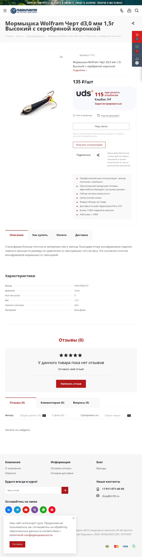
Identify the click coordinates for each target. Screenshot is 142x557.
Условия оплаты (61, 468)
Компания (12, 462)
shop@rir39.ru (110, 496)
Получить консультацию (89, 144)
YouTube (26, 509)
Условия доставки (62, 473)
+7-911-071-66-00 (113, 488)
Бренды (101, 468)
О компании (13, 468)
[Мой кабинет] (129, 10)
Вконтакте (8, 509)
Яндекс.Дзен (51, 509)
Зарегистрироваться (108, 103)
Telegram (17, 509)
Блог (99, 462)
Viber (34, 509)
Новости (10, 473)
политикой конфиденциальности (31, 535)
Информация (60, 462)
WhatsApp (43, 509)
